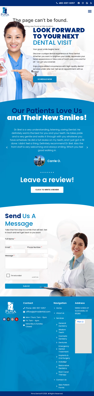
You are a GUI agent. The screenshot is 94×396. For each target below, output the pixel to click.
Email (8, 247)
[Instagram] (83, 3)
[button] (90, 11)
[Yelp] (91, 3)
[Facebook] (79, 3)
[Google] (87, 3)
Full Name (10, 239)
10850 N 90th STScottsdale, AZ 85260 (82, 311)
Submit (26, 286)
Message (9, 256)
